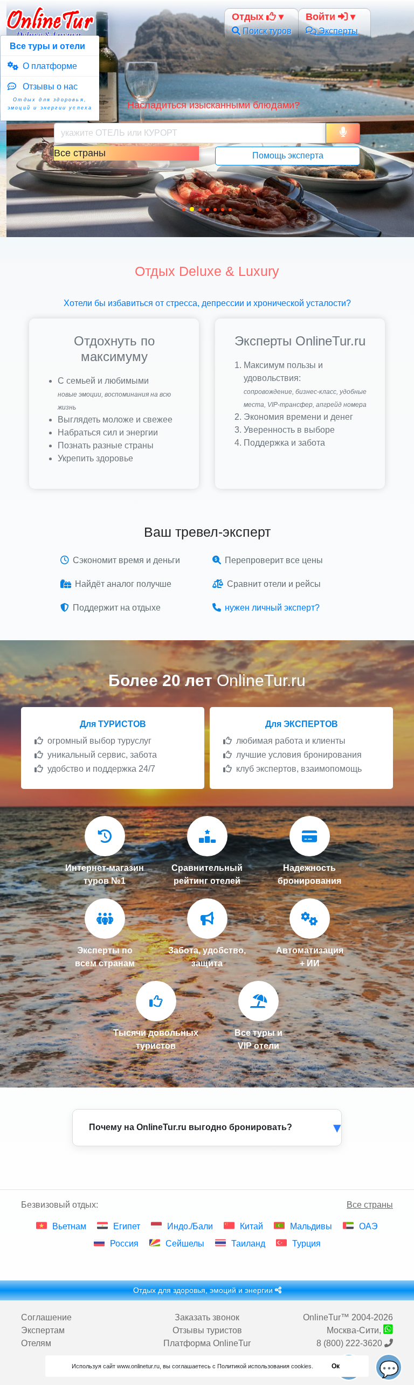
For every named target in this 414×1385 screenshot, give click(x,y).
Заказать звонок (207, 1317)
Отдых (249, 16)
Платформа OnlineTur (207, 1343)
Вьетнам (69, 1226)
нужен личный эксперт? (272, 607)
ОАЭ (368, 1226)
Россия (124, 1243)
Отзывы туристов (207, 1330)
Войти (322, 16)
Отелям (36, 1343)
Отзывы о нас (50, 96)
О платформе (47, 66)
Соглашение (46, 1317)
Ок (336, 1366)
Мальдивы (311, 1226)
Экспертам (43, 1330)
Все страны (370, 1204)
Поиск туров (266, 31)
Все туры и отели (46, 46)
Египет (126, 1226)
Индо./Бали (190, 1226)
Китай (251, 1226)
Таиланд (248, 1243)
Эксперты (337, 31)
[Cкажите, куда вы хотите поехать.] (343, 133)
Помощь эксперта (287, 155)
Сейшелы (184, 1243)
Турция (306, 1243)
